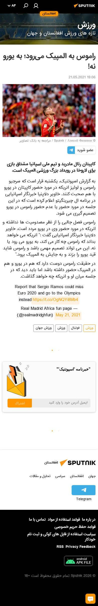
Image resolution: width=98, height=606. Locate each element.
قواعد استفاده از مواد (64, 519)
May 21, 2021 (68, 316)
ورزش (89, 328)
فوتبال (75, 328)
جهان (91, 476)
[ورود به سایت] (36, 6)
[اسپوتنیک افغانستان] (85, 8)
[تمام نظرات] (90, 599)
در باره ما (88, 519)
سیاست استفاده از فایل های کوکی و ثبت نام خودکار (61, 537)
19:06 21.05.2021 (82, 77)
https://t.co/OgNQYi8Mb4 (55, 300)
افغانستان (76, 476)
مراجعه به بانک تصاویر (35, 141)
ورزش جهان (44, 328)
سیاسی (60, 476)
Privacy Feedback (80, 547)
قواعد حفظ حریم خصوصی (75, 526)
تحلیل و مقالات (40, 476)
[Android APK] (78, 562)
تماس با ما (37, 519)
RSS (60, 546)
